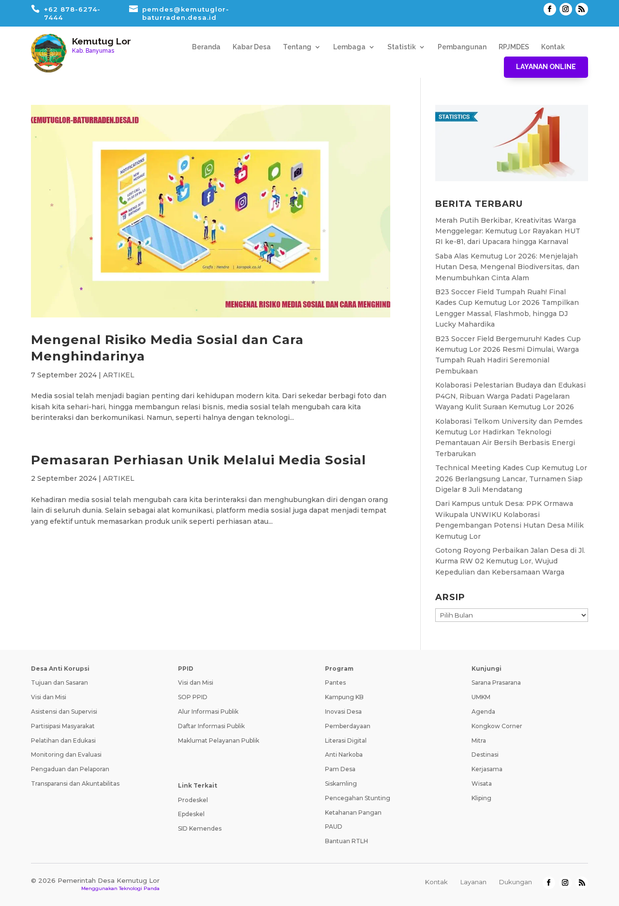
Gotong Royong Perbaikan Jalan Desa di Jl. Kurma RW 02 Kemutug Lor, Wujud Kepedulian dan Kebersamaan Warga (510, 561)
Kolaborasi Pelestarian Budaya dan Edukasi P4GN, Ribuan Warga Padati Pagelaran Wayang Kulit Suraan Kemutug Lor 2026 (510, 396)
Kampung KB (344, 697)
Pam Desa (340, 769)
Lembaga (349, 47)
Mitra (479, 740)
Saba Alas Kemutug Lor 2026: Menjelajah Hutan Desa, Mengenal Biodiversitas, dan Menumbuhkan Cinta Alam (507, 267)
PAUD (333, 826)
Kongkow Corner (497, 726)
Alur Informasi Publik (208, 711)
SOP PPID (192, 697)
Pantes (335, 682)
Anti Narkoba (344, 754)
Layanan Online (546, 67)
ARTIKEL (118, 375)
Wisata (482, 783)
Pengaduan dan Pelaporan (70, 769)
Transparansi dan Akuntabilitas (75, 783)
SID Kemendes (199, 828)
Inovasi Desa (343, 711)
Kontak (553, 47)
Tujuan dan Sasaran (59, 682)
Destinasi (485, 754)
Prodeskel (193, 800)
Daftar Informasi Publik (211, 726)
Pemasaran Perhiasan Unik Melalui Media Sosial (198, 460)
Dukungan (515, 882)
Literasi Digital (346, 740)
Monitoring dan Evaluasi (66, 754)
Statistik (401, 47)
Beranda (206, 47)
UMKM (481, 697)
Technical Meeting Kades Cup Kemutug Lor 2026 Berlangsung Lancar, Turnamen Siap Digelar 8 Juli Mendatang (511, 478)
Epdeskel (191, 814)
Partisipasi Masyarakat (63, 726)
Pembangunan (462, 47)
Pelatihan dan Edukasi (63, 740)
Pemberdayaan (347, 726)
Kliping (481, 798)
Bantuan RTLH (346, 841)
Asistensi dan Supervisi (64, 711)
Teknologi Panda (139, 888)
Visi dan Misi (48, 697)
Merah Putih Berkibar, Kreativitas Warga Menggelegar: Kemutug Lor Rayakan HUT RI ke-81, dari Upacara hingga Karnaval (507, 231)
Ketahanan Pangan (353, 812)
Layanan (473, 882)
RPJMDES (514, 47)
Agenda (483, 711)
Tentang (297, 47)
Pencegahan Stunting (357, 798)
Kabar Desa (252, 47)
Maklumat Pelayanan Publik (218, 740)
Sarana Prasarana (496, 682)
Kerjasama (487, 769)
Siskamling (341, 783)
